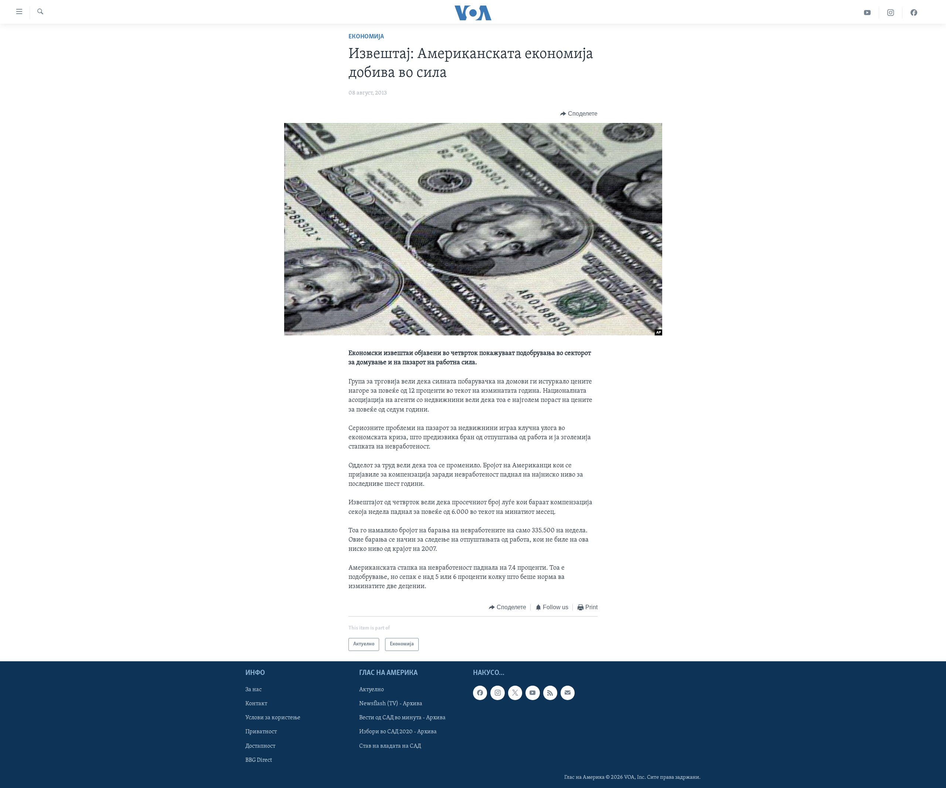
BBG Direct (258, 760)
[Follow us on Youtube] (532, 693)
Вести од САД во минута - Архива (402, 718)
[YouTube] (867, 12)
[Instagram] (890, 12)
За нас (253, 690)
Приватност (261, 732)
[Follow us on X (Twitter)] (515, 693)
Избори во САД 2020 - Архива (398, 732)
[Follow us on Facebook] (480, 693)
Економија (366, 37)
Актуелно (371, 690)
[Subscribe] (568, 693)
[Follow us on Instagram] (497, 693)
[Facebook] (913, 12)
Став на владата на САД (390, 746)
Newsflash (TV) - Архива (390, 704)
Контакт (256, 704)
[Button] (579, 114)
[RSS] (550, 693)
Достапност (260, 746)
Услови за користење (272, 718)
